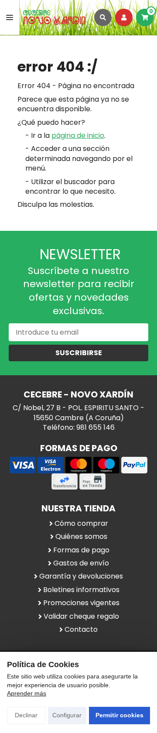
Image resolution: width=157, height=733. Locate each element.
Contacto (81, 629)
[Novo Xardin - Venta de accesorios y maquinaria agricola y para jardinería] (54, 17)
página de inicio (77, 135)
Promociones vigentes (81, 603)
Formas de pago (81, 550)
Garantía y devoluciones (81, 576)
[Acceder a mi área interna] (124, 17)
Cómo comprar (81, 523)
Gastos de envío (81, 563)
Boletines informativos (81, 590)
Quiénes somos (81, 536)
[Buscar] (103, 17)
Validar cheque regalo (81, 616)
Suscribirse (78, 353)
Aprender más (26, 693)
